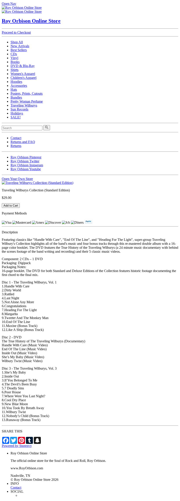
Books (15, 62)
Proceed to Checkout (16, 32)
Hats (14, 89)
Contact (16, 138)
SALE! (16, 117)
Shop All (17, 42)
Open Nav (9, 3)
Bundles (16, 97)
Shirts (14, 70)
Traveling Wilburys (24, 105)
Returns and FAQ (23, 142)
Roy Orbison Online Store (31, 21)
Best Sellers (19, 50)
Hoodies (16, 82)
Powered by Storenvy (17, 446)
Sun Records (19, 109)
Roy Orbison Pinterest (26, 157)
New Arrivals (20, 46)
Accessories (19, 85)
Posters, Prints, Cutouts (27, 93)
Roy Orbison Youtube (26, 169)
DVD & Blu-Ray (23, 66)
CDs (14, 54)
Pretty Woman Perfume (27, 101)
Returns (16, 146)
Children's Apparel (23, 78)
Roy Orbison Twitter (25, 161)
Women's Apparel (23, 74)
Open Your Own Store (17, 179)
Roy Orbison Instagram (27, 165)
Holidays (17, 113)
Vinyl (14, 58)
